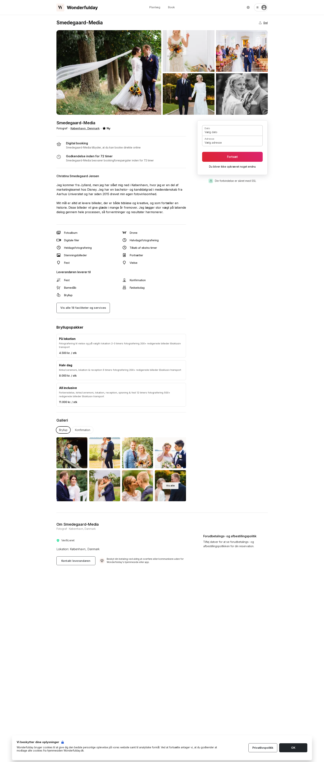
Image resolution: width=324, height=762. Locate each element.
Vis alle (170, 485)
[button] (261, 7)
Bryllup (63, 430)
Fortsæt (232, 157)
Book (171, 7)
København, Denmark (85, 128)
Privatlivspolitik (262, 747)
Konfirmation (82, 430)
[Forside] (77, 7)
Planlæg (154, 7)
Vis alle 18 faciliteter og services (83, 307)
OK (293, 747)
